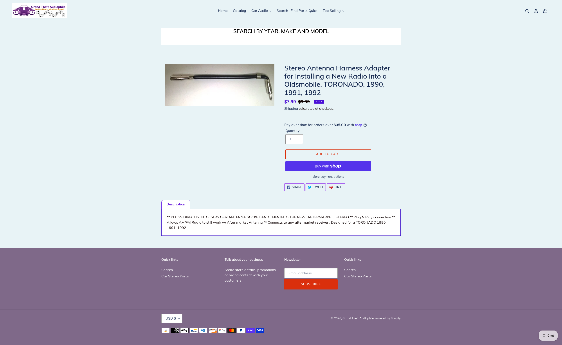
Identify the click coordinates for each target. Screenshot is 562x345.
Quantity (292, 130)
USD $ (171, 318)
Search (167, 270)
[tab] (175, 204)
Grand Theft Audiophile (358, 318)
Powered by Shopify (388, 318)
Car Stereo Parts (175, 276)
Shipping (291, 108)
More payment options (328, 177)
